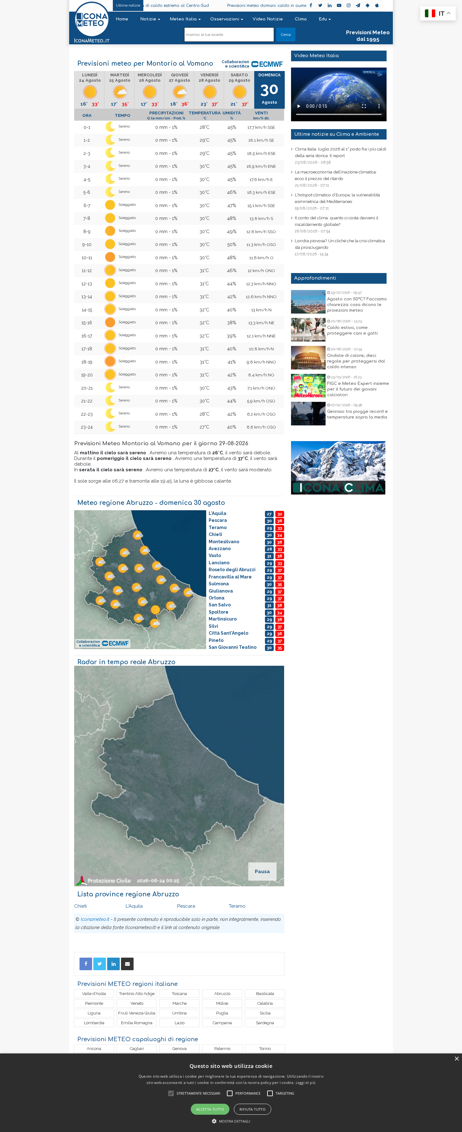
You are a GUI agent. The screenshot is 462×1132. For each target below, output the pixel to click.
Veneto (136, 1003)
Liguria (94, 1013)
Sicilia (265, 1013)
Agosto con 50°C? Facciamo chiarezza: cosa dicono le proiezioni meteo (357, 305)
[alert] (231, 1092)
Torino (265, 1048)
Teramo (237, 906)
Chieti (80, 906)
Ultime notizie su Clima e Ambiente (336, 134)
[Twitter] (99, 964)
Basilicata (265, 993)
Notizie (148, 19)
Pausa (262, 871)
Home (122, 19)
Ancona (94, 1048)
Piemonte (94, 1003)
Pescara (186, 906)
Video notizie (268, 19)
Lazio (179, 1022)
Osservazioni (224, 19)
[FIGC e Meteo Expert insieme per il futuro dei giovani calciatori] (308, 385)
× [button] (456, 1059)
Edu (323, 19)
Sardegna (265, 1022)
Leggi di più (306, 1082)
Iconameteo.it (95, 919)
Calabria (265, 1003)
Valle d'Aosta (94, 993)
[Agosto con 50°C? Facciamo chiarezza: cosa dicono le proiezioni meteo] (308, 302)
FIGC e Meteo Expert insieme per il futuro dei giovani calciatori (358, 389)
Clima (301, 19)
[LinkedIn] (113, 964)
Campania (222, 1022)
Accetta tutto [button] (210, 1109)
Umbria (179, 1013)
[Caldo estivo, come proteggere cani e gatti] (308, 330)
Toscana (179, 993)
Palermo (222, 1048)
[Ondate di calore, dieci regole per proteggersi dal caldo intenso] (308, 357)
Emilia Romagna (136, 1022)
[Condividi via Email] (127, 964)
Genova (180, 1048)
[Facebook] (86, 964)
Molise (222, 1003)
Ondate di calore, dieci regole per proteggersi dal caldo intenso (356, 361)
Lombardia (94, 1022)
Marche (180, 1003)
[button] (231, 1121)
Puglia (222, 1013)
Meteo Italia (183, 19)
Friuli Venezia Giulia (136, 1013)
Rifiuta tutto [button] (252, 1109)
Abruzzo (222, 993)
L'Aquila (134, 906)
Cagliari (137, 1048)
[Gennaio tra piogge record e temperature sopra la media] (308, 413)
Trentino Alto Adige (137, 993)
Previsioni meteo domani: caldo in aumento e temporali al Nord (238, 5)
